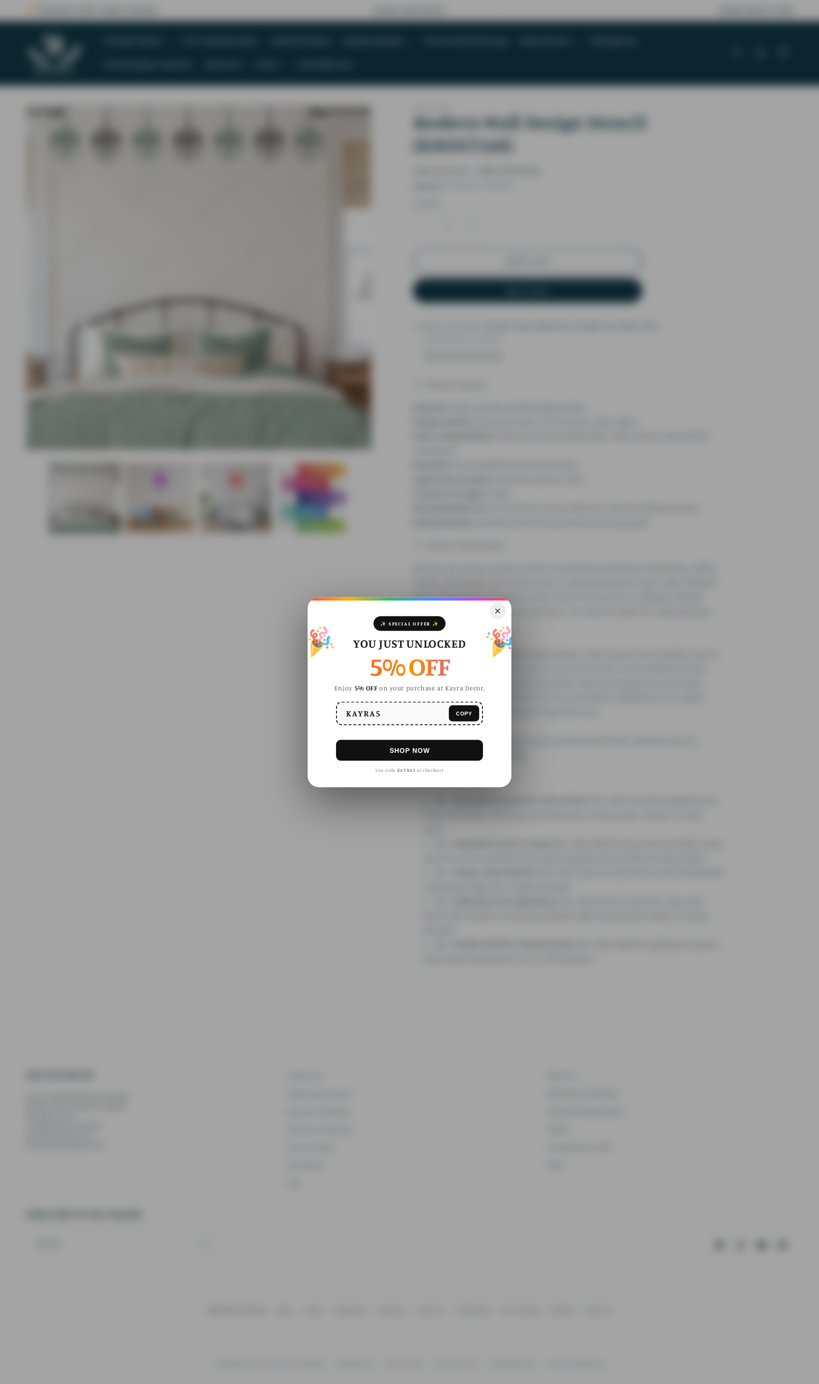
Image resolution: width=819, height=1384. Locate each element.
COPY (464, 713)
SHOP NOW (410, 750)
